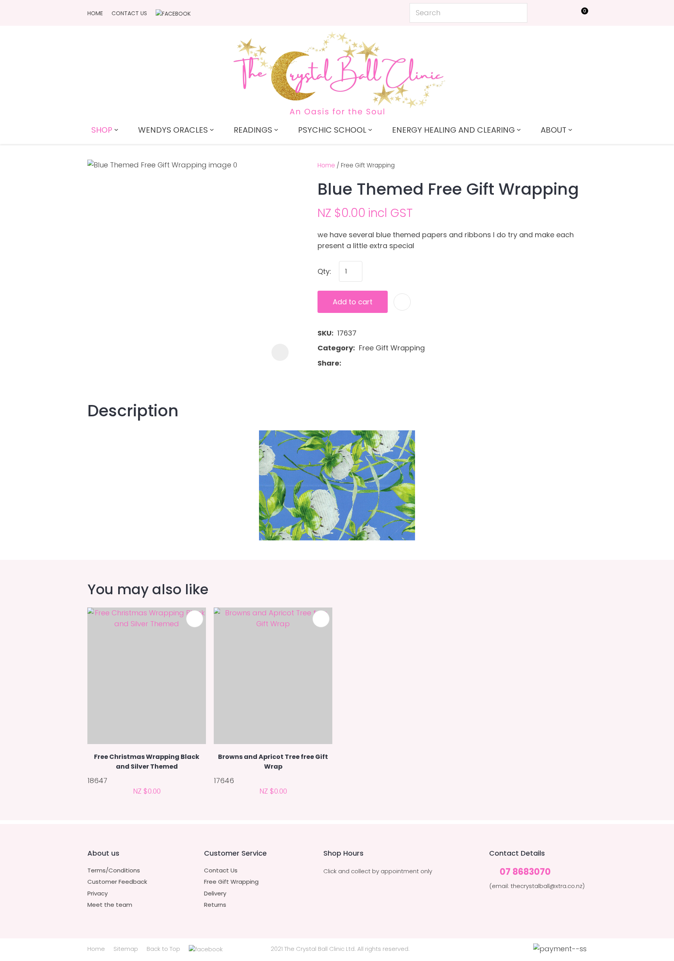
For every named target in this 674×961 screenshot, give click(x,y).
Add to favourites (194, 618)
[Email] (370, 363)
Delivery (215, 893)
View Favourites (561, 14)
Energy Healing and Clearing (453, 129)
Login (544, 12)
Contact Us (129, 13)
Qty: (324, 271)
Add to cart (352, 302)
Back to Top (163, 949)
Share (328, 363)
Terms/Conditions (113, 870)
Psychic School (332, 129)
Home (95, 13)
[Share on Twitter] (357, 363)
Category (335, 348)
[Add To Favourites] (402, 302)
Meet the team (109, 905)
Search (518, 13)
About (553, 129)
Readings (253, 129)
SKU (324, 333)
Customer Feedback (117, 882)
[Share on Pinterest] (382, 363)
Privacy (97, 893)
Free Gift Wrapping (368, 165)
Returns (215, 905)
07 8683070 (525, 872)
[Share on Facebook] (346, 363)
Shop (101, 129)
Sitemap (126, 949)
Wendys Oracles (173, 129)
